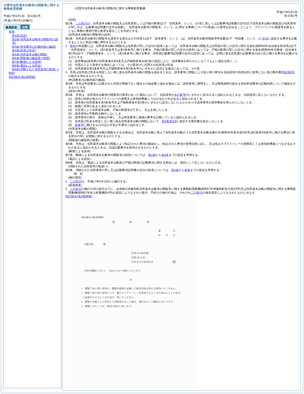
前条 (187, 170)
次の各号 (180, 94)
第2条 (152, 155)
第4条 (165, 155)
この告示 (81, 23)
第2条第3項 (169, 121)
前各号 (79, 125)
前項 (73, 46)
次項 (265, 38)
